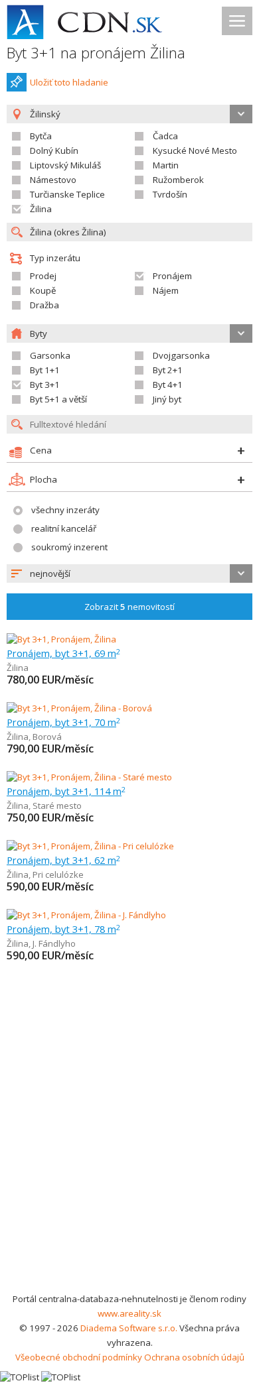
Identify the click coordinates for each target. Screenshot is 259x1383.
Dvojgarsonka (181, 355)
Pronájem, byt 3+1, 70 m (63, 722)
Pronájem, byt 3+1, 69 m (63, 653)
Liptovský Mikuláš (65, 165)
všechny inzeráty (65, 510)
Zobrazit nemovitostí (129, 607)
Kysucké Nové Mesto (195, 150)
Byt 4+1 (168, 385)
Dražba (44, 305)
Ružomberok (178, 180)
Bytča (41, 136)
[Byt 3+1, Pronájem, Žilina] (61, 639)
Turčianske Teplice (67, 194)
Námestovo (53, 180)
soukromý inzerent (69, 547)
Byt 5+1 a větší (58, 399)
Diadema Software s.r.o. (128, 1328)
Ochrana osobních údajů (194, 1357)
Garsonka (50, 355)
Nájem (166, 290)
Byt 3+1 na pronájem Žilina (96, 52)
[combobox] (129, 573)
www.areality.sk (129, 1313)
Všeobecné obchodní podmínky (78, 1357)
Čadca (165, 136)
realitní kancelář (63, 528)
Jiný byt (167, 399)
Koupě (43, 290)
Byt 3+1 (45, 385)
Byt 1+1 (45, 370)
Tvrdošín (170, 194)
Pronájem (172, 276)
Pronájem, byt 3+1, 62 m (63, 860)
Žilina (41, 209)
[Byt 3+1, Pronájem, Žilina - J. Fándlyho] (86, 915)
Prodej (43, 276)
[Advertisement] (129, 1155)
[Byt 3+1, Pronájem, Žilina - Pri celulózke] (90, 846)
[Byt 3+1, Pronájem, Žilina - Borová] (79, 708)
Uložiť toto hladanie (69, 82)
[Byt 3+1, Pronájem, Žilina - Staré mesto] (89, 777)
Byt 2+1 (168, 370)
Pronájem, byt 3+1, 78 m (63, 928)
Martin (166, 165)
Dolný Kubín (54, 150)
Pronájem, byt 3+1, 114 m (66, 791)
